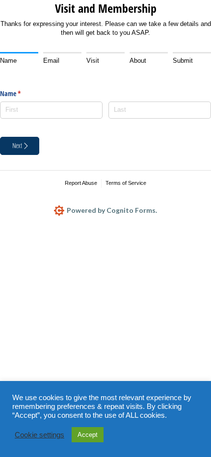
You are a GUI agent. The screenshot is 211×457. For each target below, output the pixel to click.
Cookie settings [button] (39, 435)
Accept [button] (88, 434)
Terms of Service (126, 183)
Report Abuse (81, 183)
